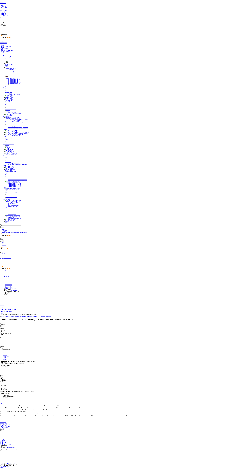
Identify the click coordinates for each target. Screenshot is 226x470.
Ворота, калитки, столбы (5, 426)
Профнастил (2, 419)
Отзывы (4, 357)
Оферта (1, 467)
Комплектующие (3, 425)
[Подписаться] (1, 430)
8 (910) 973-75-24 (3, 14)
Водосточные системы (5, 424)
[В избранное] (1, 326)
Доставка (5, 359)
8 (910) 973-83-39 (3, 13)
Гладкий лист (3, 422)
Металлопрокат (3, 423)
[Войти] (1, 261)
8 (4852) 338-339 (3, 10)
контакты (58, 413)
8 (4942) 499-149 (5, 15)
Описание (5, 355)
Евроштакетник (3, 421)
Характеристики (6, 356)
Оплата (4, 358)
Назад (7, 281)
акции (146, 415)
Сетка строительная (4, 427)
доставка (97, 407)
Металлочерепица (4, 418)
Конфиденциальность (4, 466)
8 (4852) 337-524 (3, 12)
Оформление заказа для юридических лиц (8, 403)
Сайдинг (2, 428)
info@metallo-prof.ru (11, 18)
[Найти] (3, 227)
